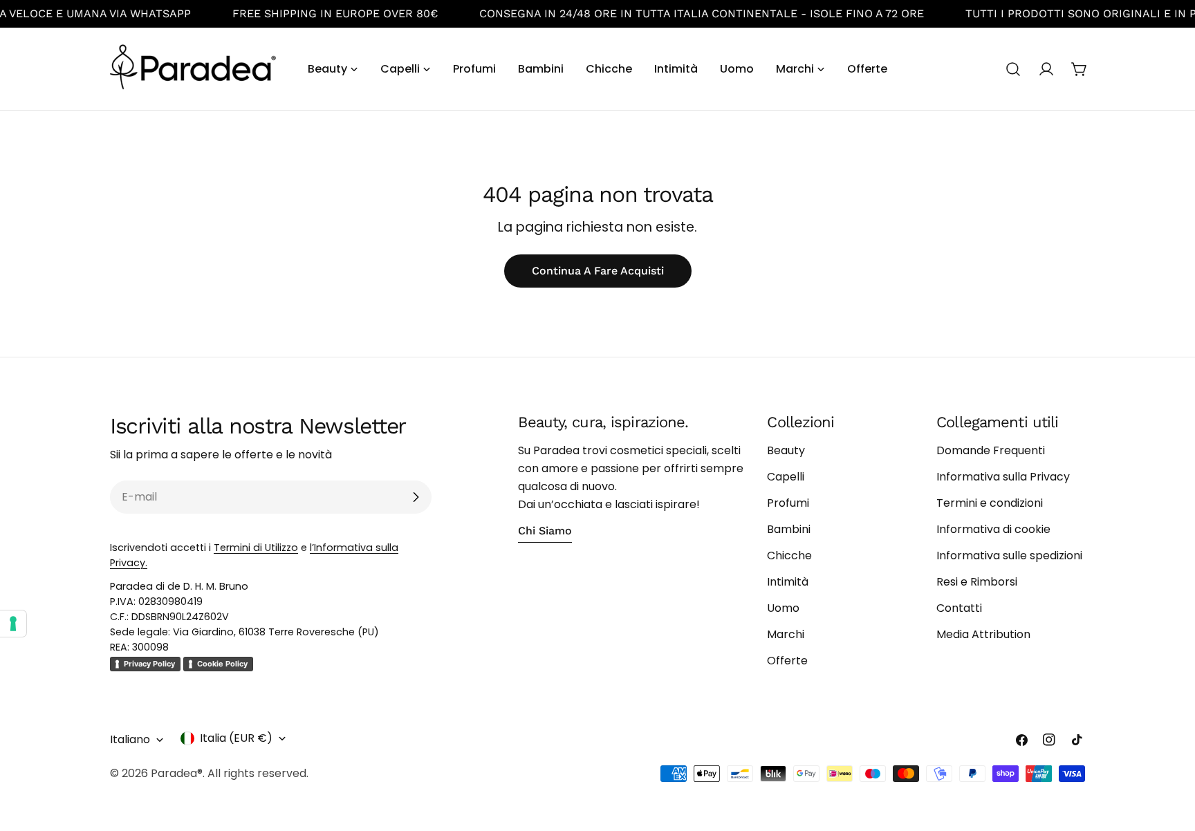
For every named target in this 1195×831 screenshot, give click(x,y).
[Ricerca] (1013, 69)
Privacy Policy (149, 664)
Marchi (785, 634)
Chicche (789, 555)
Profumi (788, 503)
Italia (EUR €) (236, 738)
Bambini (788, 529)
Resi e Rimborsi (976, 582)
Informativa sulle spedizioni (1009, 555)
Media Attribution (983, 634)
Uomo (783, 608)
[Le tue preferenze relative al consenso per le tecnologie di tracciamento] (13, 623)
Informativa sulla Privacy (1003, 477)
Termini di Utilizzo (256, 547)
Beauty (786, 450)
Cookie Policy (222, 664)
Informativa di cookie (993, 529)
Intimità (787, 582)
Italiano (130, 739)
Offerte (787, 661)
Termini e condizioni (989, 503)
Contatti (959, 608)
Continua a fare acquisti (598, 270)
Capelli (785, 477)
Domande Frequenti (990, 450)
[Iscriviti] (415, 497)
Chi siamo (545, 530)
